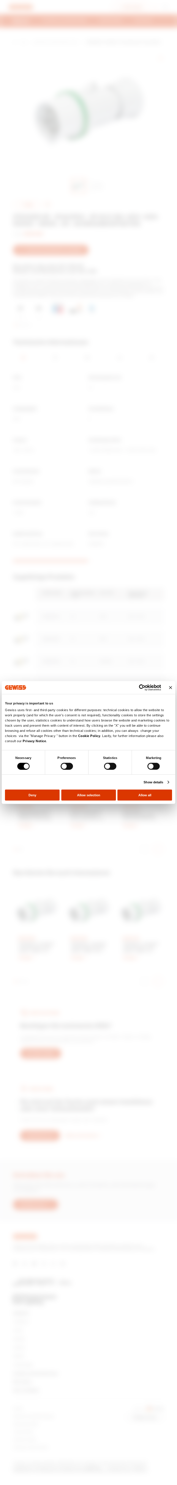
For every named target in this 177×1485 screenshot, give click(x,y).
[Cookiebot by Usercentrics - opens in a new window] (142, 687)
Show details (153, 782)
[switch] (67, 766)
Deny (32, 795)
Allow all (144, 795)
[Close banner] (170, 687)
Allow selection (88, 795)
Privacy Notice (34, 741)
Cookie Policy (89, 736)
